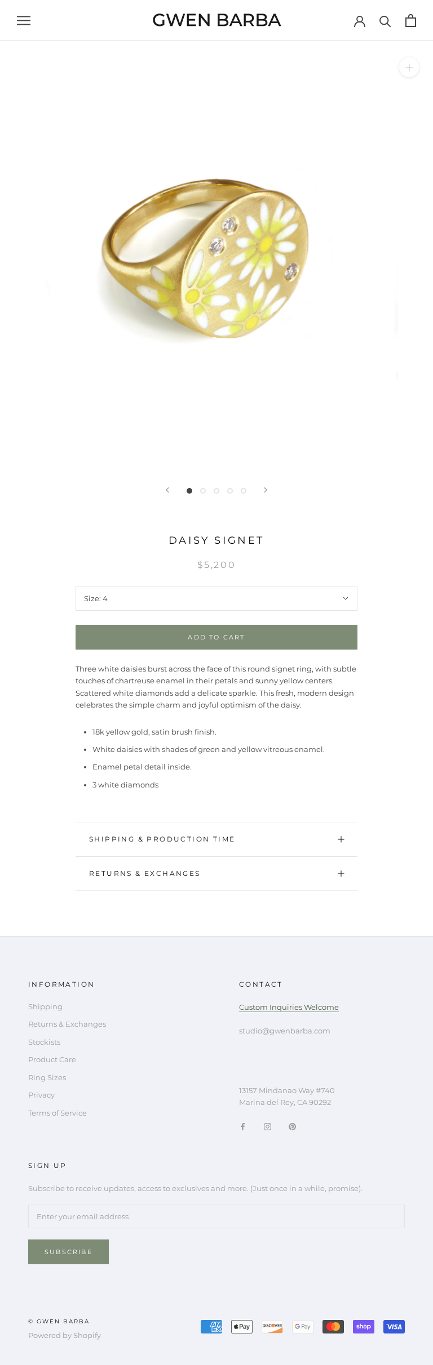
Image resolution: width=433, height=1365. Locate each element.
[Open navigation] (23, 20)
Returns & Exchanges (145, 873)
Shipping (45, 1006)
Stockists (44, 1041)
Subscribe (68, 1252)
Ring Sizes (47, 1077)
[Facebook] (242, 1126)
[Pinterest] (292, 1126)
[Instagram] (267, 1126)
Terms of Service (57, 1112)
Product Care (52, 1059)
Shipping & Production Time (162, 839)
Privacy (41, 1094)
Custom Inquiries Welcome (289, 1007)
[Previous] (167, 490)
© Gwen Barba (59, 1321)
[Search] (385, 20)
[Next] (265, 490)
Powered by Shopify (64, 1335)
